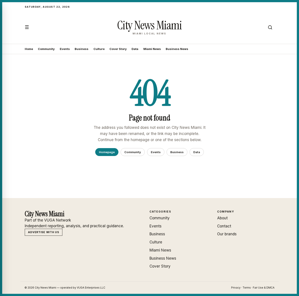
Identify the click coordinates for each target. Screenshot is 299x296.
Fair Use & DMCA (263, 287)
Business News (177, 49)
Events (65, 49)
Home (29, 49)
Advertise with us (43, 232)
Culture (99, 49)
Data (135, 49)
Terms (247, 287)
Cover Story (118, 49)
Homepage (107, 152)
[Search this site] (270, 27)
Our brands (227, 234)
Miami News (152, 49)
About (222, 218)
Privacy (236, 287)
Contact (224, 226)
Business (81, 49)
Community (46, 49)
